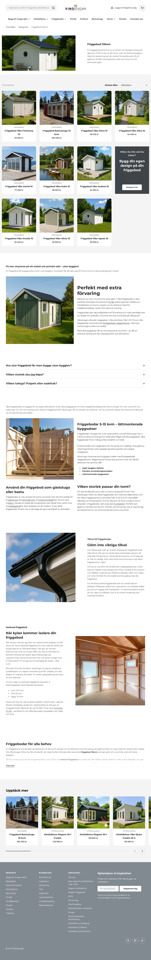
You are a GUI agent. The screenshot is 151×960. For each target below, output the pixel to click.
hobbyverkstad (46, 500)
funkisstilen (119, 504)
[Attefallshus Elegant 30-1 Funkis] (58, 812)
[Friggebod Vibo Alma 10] (94, 108)
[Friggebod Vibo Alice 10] (132, 108)
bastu (11, 503)
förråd (111, 302)
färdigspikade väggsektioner (116, 323)
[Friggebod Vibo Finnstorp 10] (19, 108)
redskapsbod (14, 506)
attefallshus (57, 831)
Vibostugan (18, 948)
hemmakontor (28, 500)
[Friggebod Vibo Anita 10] (57, 163)
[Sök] (53, 7)
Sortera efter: (111, 85)
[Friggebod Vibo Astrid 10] (19, 163)
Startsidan (10, 27)
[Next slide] (142, 851)
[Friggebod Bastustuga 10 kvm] (57, 108)
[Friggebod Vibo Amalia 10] (19, 216)
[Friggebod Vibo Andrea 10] (94, 163)
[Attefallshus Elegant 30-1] (93, 812)
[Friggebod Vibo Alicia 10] (57, 216)
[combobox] (31, 8)
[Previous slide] (135, 851)
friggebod (19, 127)
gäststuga (13, 500)
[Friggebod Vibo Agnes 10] (94, 216)
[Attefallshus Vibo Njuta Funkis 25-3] (129, 812)
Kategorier (23, 27)
